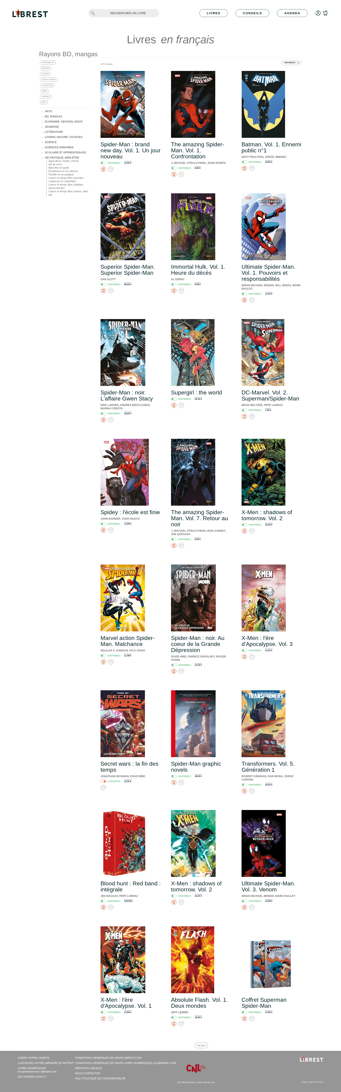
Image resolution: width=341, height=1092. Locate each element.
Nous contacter (87, 1073)
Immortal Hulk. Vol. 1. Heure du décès (198, 270)
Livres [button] (213, 13)
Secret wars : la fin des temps (129, 767)
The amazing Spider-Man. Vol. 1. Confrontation (197, 150)
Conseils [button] (252, 13)
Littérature (54, 131)
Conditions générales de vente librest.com (108, 1057)
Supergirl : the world (196, 392)
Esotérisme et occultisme (63, 171)
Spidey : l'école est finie (130, 512)
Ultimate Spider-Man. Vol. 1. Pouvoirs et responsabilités (268, 273)
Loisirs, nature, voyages (63, 137)
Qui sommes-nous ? (32, 1076)
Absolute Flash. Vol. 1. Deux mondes (199, 1003)
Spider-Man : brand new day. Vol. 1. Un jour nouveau (131, 150)
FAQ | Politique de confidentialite (100, 1078)
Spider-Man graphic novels (196, 767)
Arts (48, 111)
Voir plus (201, 1045)
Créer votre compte (33, 1057)
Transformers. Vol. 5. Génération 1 (268, 767)
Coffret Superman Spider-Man (264, 1003)
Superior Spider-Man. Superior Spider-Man (128, 270)
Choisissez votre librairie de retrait (46, 1063)
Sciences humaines (59, 147)
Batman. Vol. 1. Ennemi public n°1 (271, 147)
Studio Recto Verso (316, 1082)
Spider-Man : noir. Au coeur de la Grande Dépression (197, 644)
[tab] (68, 111)
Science (51, 142)
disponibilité (48, 62)
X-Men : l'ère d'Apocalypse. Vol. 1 (126, 1003)
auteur (45, 74)
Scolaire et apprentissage (65, 152)
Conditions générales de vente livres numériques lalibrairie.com (125, 1063)
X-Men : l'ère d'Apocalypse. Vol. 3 (267, 641)
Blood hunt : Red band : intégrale (131, 886)
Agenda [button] (292, 13)
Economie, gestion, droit (64, 121)
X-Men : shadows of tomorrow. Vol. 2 (267, 515)
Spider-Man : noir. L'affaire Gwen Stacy (127, 395)
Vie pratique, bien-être (62, 157)
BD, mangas (53, 116)
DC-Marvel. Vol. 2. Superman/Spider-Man (270, 395)
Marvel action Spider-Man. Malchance (128, 641)
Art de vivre (55, 164)
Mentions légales (88, 1068)
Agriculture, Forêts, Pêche (63, 160)
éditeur (45, 68)
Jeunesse (52, 126)
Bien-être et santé (58, 167)
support (46, 97)
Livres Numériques (37, 1070)
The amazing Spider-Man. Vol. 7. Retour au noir (199, 518)
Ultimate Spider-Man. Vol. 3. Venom (268, 886)
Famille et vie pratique (61, 174)
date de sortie (49, 80)
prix (44, 102)
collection (47, 85)
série (44, 91)
